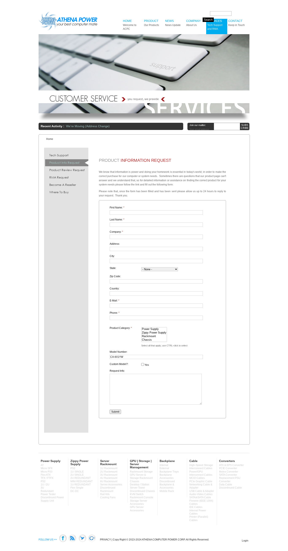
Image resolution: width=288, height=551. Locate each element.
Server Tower (137, 487)
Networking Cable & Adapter (200, 486)
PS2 (43, 481)
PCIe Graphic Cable (200, 481)
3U (42, 487)
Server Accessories (111, 484)
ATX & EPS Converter (231, 465)
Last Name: (117, 219)
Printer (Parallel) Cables (198, 518)
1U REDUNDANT (80, 484)
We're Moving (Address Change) (88, 126)
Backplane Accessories (167, 476)
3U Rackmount (108, 475)
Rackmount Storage (141, 471)
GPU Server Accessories (137, 509)
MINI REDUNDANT (81, 481)
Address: (115, 243)
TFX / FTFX (47, 478)
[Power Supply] (154, 329)
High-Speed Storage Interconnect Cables (201, 467)
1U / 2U (45, 484)
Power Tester (48, 494)
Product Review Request (67, 170)
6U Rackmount (108, 481)
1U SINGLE (77, 471)
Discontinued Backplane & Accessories (167, 484)
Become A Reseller (62, 185)
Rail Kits (105, 494)
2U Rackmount (108, 471)
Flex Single (76, 487)
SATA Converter (228, 475)
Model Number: (118, 351)
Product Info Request (64, 163)
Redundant (47, 491)
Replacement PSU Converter (229, 479)
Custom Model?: (119, 364)
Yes (146, 364)
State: (113, 268)
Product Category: (121, 328)
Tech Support (59, 155)
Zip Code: (115, 276)
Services (214, 24)
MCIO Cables (197, 478)
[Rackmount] (154, 336)
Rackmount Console (141, 497)
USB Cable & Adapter (201, 491)
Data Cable (225, 484)
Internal (164, 465)
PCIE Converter (228, 468)
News (173, 23)
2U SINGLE (77, 475)
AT (42, 465)
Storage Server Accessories (138, 502)
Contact (236, 23)
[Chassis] (154, 340)
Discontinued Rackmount (107, 489)
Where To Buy (59, 192)
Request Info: (117, 370)
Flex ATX (46, 475)
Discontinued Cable (230, 487)
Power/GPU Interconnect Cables (200, 473)
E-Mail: (114, 300)
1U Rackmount (108, 468)
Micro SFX (46, 468)
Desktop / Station (139, 484)
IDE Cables (195, 507)
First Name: (117, 207)
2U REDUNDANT (80, 478)
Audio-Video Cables (201, 494)
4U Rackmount (108, 478)
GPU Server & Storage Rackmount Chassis (141, 478)
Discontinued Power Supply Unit (52, 499)
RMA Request (59, 177)
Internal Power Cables (197, 512)
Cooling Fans (108, 497)
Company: (116, 231)
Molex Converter (228, 471)
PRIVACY (105, 539)
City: (112, 256)
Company (193, 23)
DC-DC (74, 491)
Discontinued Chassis (142, 491)
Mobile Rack (167, 491)
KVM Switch (137, 494)
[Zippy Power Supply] (154, 333)
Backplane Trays (169, 471)
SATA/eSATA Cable (200, 497)
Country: (114, 288)
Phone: (115, 312)
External (164, 468)
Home (129, 24)
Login (245, 540)
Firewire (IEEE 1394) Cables (201, 502)
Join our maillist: (198, 125)
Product (151, 23)
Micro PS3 (46, 471)
